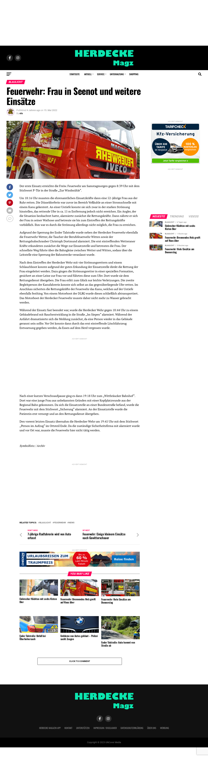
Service (100, 74)
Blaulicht (45, 523)
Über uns (151, 728)
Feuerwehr (60, 523)
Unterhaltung (117, 74)
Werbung (164, 728)
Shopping (133, 74)
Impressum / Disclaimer (105, 728)
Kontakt (68, 728)
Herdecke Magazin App (50, 728)
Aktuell (88, 74)
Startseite (75, 74)
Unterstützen (83, 728)
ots (21, 113)
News (71, 523)
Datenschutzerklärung (132, 728)
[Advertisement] (104, 23)
